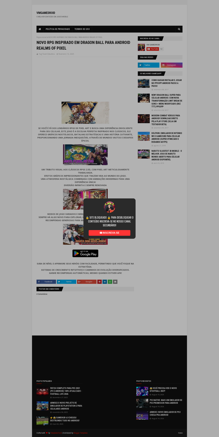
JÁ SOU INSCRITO (109, 237)
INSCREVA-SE (110, 228)
